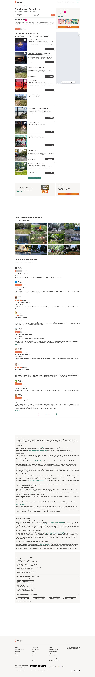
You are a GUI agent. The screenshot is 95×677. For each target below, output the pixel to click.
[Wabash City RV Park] (35, 100)
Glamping (36, 36)
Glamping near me (52, 655)
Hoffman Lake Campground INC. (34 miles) (26, 563)
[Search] (53, 15)
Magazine (16, 658)
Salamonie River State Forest (36, 460)
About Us (33, 653)
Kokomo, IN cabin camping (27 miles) (25, 581)
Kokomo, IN (66, 186)
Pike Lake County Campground (22, 369)
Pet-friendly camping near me (55, 660)
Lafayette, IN (67, 189)
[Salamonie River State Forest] (35, 72)
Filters (17, 36)
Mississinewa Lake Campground (36, 480)
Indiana (20, 5)
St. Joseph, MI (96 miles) (38, 598)
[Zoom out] (79, 35)
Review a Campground (19, 649)
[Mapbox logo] (59, 83)
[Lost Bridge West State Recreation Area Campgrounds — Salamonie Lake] (35, 58)
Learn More (60, 16)
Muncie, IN (67, 190)
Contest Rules (33, 670)
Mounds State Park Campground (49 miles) (27, 571)
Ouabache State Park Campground (59, 532)
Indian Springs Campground (21, 273)
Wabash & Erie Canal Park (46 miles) (25, 568)
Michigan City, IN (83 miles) (39, 597)
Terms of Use (46, 670)
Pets (41, 36)
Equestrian (46, 36)
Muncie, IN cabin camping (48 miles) (25, 578)
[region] (68, 58)
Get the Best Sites (61, 1)
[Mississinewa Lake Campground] (35, 44)
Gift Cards (16, 653)
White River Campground (21, 287)
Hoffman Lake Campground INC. (22, 302)
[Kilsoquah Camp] (35, 155)
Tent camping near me (53, 649)
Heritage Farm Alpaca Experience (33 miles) (27, 561)
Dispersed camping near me (54, 658)
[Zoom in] (79, 33)
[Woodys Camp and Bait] (35, 141)
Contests (16, 655)
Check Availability (49, 48)
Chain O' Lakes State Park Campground (24, 334)
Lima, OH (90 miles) (69, 598)
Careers (33, 658)
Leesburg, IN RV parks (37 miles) (24, 589)
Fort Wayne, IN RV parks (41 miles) (24, 582)
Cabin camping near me (53, 653)
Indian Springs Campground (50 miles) (25, 572)
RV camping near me (53, 651)
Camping (16, 5)
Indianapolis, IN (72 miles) (23, 597)
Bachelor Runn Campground (21, 386)
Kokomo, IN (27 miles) (54, 598)
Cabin (31, 36)
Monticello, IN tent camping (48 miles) (25, 584)
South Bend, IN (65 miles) (23, 598)
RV (27, 36)
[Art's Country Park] (35, 127)
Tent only (23, 36)
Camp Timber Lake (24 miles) (23, 560)
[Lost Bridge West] (35, 85)
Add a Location (17, 651)
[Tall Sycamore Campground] (35, 168)
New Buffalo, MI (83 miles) (70, 597)
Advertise (33, 651)
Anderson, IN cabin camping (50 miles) (25, 580)
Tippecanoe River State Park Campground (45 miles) (29, 567)
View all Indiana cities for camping (23, 601)
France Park (51, 543)
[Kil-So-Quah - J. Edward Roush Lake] (35, 113)
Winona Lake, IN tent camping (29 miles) (26, 588)
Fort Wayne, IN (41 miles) (54, 597)
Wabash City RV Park (20, 504)
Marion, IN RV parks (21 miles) (23, 585)
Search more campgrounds (69, 82)
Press (33, 655)
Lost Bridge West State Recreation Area (38, 450)
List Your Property (71, 1)
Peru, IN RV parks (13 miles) (23, 586)
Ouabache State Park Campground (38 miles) (27, 564)
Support (33, 660)
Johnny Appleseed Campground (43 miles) (26, 565)
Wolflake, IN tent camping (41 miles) (25, 590)
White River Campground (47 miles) (25, 569)
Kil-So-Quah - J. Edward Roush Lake (30, 492)
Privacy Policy (40, 670)
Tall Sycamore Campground (44, 544)
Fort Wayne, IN (66, 188)
